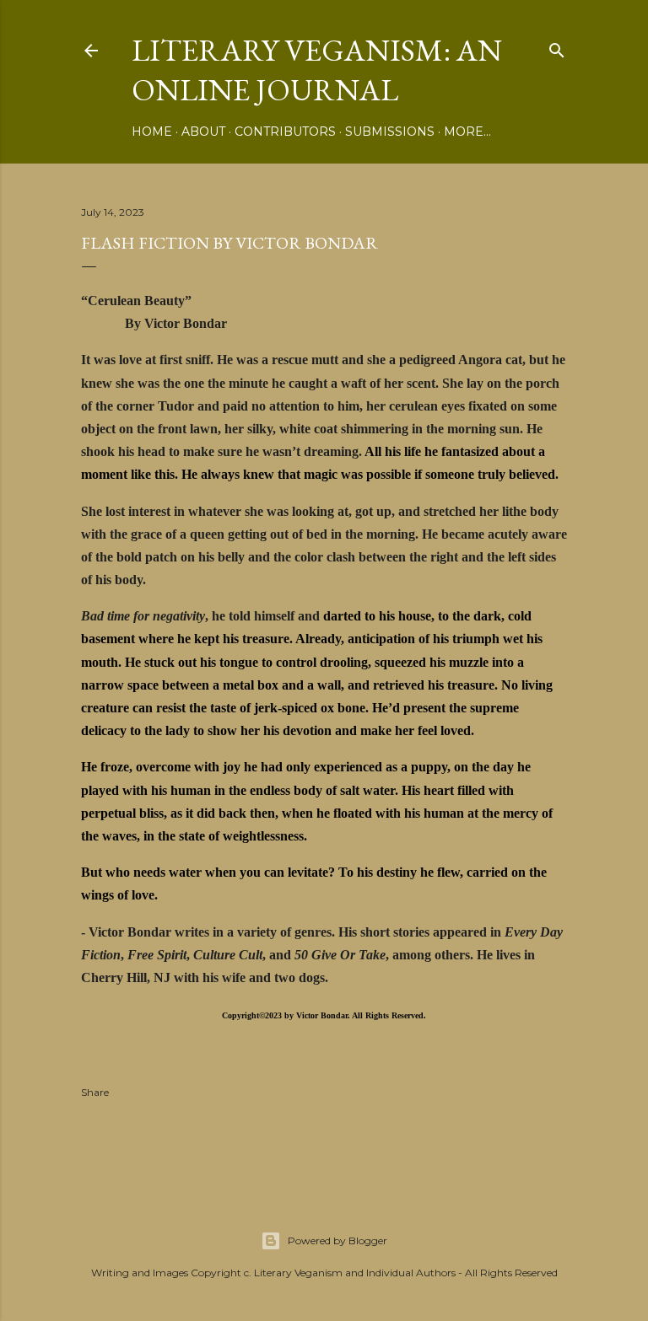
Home (152, 131)
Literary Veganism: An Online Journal (317, 70)
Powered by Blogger (337, 1240)
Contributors (285, 131)
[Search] (557, 46)
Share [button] (95, 1092)
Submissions (390, 131)
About (203, 131)
